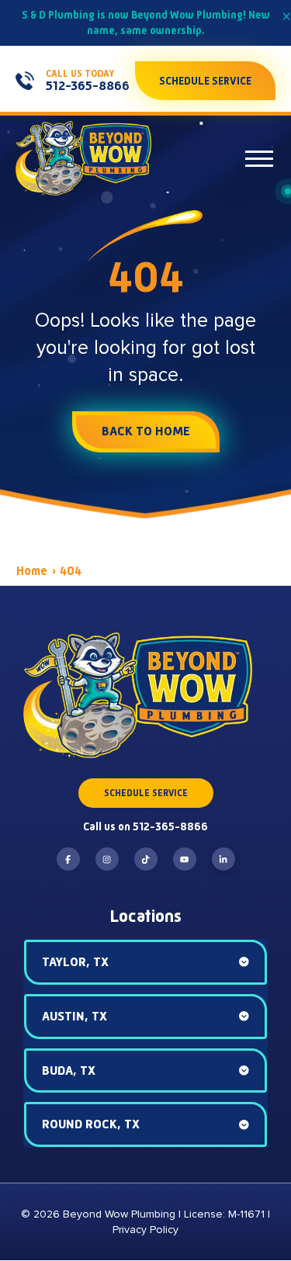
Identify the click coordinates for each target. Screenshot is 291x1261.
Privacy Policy (145, 1229)
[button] (259, 158)
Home (31, 570)
